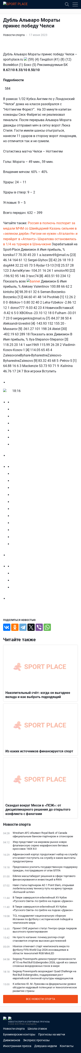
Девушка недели (45, 1046)
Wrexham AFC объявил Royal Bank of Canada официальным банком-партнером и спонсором (43, 834)
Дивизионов (11, 1040)
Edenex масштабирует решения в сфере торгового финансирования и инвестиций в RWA (44, 877)
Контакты (67, 1046)
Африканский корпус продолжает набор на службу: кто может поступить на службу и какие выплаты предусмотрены (45, 858)
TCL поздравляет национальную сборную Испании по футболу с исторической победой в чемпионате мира (43, 919)
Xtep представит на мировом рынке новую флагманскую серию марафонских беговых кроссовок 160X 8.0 (40, 845)
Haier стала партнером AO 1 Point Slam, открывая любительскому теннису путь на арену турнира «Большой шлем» (43, 889)
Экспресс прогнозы (36, 1040)
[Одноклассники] (14, 627)
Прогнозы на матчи (51, 1034)
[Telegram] (23, 627)
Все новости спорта (40, 999)
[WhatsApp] (47, 627)
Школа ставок (37, 1028)
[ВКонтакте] (6, 627)
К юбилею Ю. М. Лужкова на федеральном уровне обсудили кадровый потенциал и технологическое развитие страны (45, 987)
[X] (31, 627)
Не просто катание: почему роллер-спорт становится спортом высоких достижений (39, 939)
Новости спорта (14, 35)
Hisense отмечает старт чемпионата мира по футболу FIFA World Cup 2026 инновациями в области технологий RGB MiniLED (41, 950)
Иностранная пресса (17, 1046)
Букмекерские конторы (19, 1034)
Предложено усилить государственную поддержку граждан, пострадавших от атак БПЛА (45, 868)
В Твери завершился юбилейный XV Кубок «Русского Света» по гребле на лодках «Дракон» (43, 899)
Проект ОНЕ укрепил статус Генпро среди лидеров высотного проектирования (45, 930)
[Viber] (39, 627)
